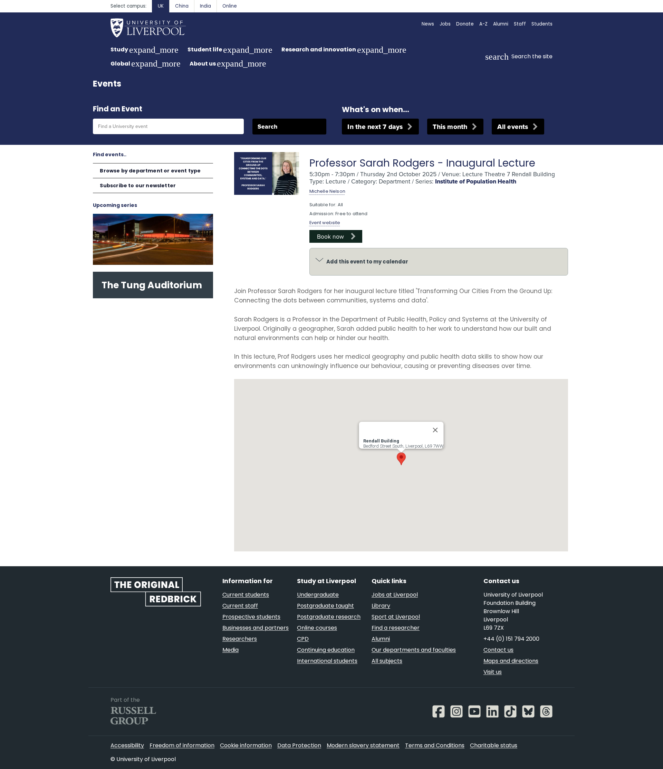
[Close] (435, 430)
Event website (324, 223)
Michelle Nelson (327, 191)
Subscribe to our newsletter (138, 185)
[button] (401, 458)
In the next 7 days (375, 127)
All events (512, 127)
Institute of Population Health (475, 181)
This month (450, 127)
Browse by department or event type (150, 170)
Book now (330, 236)
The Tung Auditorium (152, 285)
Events (107, 83)
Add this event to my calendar (367, 261)
